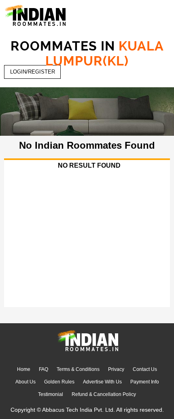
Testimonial (50, 394)
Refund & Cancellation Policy (104, 394)
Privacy (116, 369)
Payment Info (144, 382)
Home (23, 369)
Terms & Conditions (78, 369)
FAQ (43, 369)
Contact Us (145, 369)
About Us (25, 382)
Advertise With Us (102, 382)
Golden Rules (59, 382)
